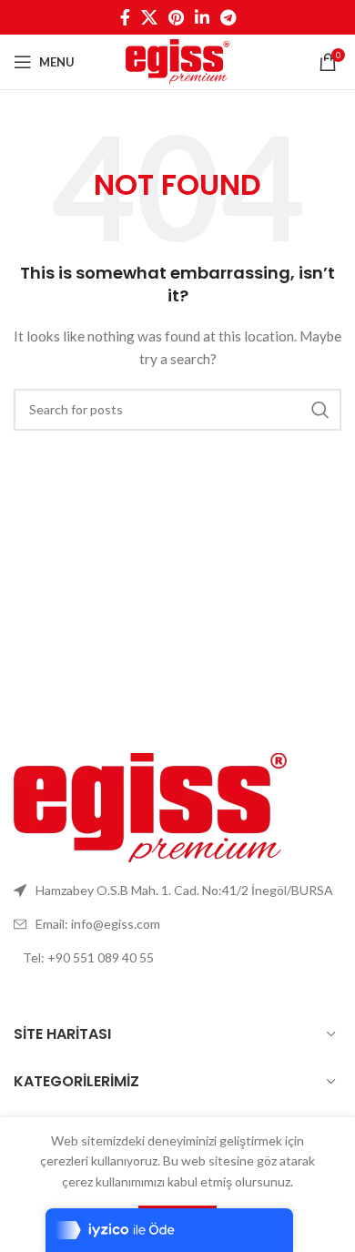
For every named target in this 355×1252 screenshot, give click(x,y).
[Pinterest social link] (176, 17)
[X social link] (149, 17)
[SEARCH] (320, 410)
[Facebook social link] (125, 17)
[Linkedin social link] (202, 17)
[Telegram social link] (228, 17)
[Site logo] (177, 60)
